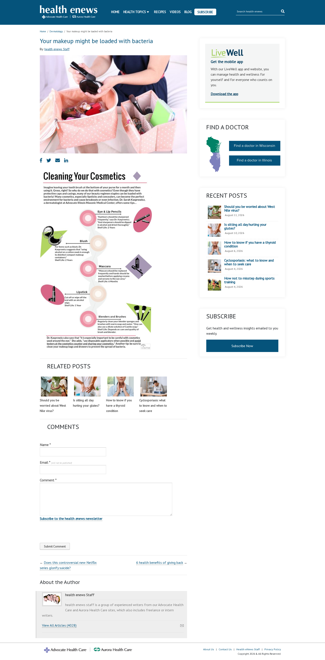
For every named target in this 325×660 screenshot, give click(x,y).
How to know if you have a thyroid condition (119, 405)
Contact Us (225, 649)
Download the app (224, 94)
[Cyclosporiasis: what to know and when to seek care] (153, 386)
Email (56, 462)
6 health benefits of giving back (159, 562)
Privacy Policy (272, 649)
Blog (188, 12)
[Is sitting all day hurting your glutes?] (87, 386)
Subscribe (205, 12)
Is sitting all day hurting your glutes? (245, 226)
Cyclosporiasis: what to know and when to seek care (153, 405)
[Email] (182, 624)
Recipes (160, 12)
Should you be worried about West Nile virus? (53, 405)
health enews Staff (56, 49)
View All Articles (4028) (59, 625)
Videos (175, 12)
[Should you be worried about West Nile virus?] (54, 386)
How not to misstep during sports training (249, 280)
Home (115, 12)
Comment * (48, 480)
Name (45, 444)
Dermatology (56, 31)
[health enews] (69, 12)
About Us (208, 649)
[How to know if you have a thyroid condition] (120, 386)
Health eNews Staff (248, 649)
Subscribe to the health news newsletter (71, 518)
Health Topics (134, 12)
